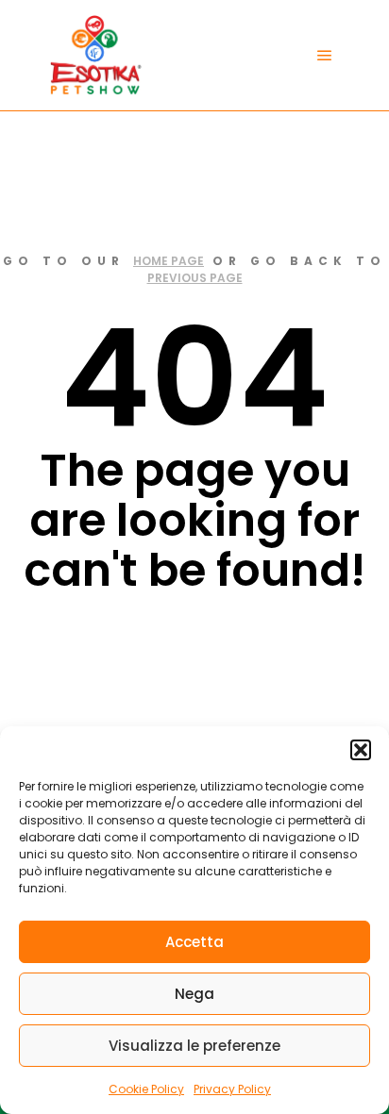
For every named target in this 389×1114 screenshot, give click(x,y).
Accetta (194, 942)
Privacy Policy (232, 1089)
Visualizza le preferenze (194, 1046)
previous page (195, 278)
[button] (360, 749)
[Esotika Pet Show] (94, 55)
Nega (194, 994)
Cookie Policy (146, 1089)
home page (168, 261)
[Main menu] (325, 55)
